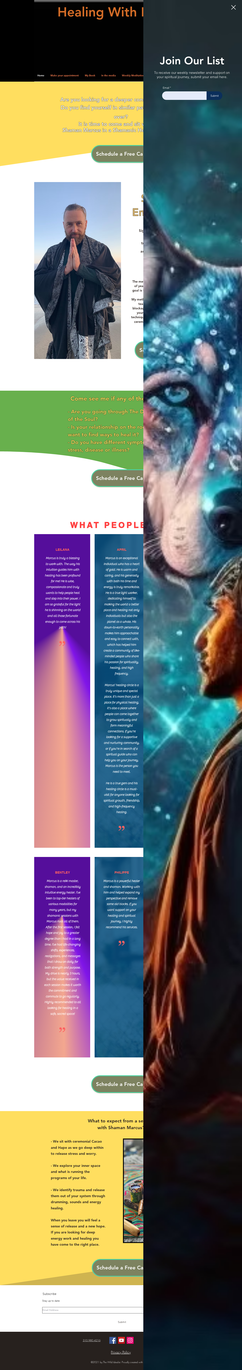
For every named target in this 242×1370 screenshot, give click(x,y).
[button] (233, 7)
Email (166, 87)
